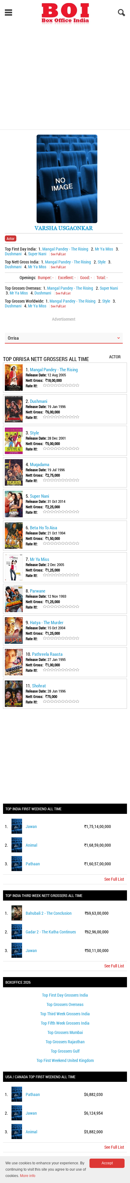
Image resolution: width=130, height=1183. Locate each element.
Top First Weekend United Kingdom (65, 1060)
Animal (31, 845)
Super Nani (37, 254)
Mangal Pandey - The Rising (65, 249)
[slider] (61, 385)
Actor (11, 238)
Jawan (31, 826)
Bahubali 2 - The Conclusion (49, 913)
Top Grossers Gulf (65, 1051)
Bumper (44, 277)
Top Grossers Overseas (65, 1004)
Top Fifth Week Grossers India (65, 1023)
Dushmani (13, 254)
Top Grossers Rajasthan (65, 1041)
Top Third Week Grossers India (65, 1013)
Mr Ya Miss (104, 249)
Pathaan (33, 864)
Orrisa (13, 338)
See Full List (58, 254)
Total (100, 277)
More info (27, 1176)
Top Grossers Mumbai (65, 1032)
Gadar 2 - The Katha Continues (51, 932)
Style (102, 262)
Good (84, 277)
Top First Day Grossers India (65, 995)
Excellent (65, 277)
